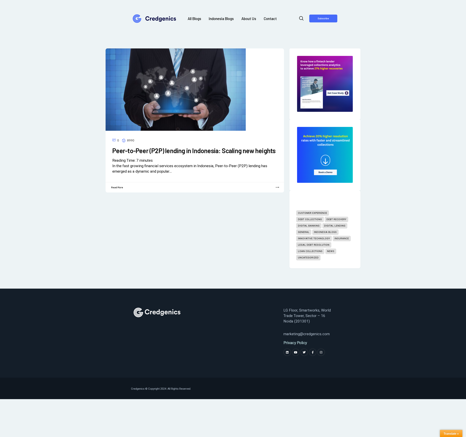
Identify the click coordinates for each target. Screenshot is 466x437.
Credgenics (138, 388)
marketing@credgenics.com (306, 334)
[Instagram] (321, 352)
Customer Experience (312, 213)
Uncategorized (308, 257)
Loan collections (310, 251)
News (330, 251)
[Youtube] (296, 352)
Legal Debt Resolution (313, 244)
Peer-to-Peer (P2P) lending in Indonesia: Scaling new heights (193, 150)
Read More (117, 187)
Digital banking (309, 225)
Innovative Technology (314, 238)
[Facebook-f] (313, 352)
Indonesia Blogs (325, 232)
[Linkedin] (287, 352)
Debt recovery (336, 219)
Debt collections (310, 219)
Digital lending (334, 225)
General (303, 232)
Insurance (342, 238)
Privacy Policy (295, 342)
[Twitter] (304, 352)
